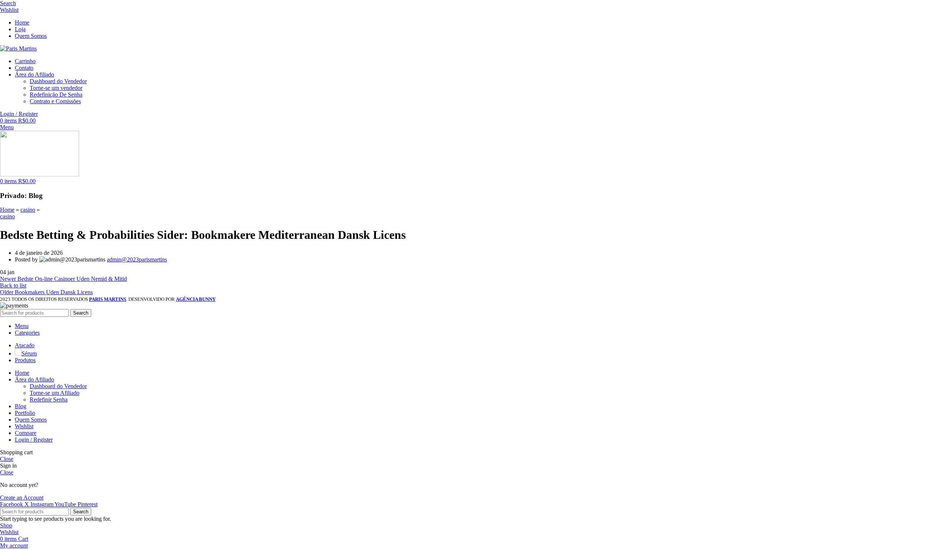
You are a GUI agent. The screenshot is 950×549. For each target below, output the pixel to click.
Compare (25, 433)
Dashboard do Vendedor (58, 81)
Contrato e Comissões (55, 101)
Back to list (13, 285)
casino (27, 210)
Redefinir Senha (49, 399)
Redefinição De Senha (56, 94)
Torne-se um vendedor (56, 88)
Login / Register (34, 439)
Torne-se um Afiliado (54, 393)
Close (6, 459)
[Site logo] (18, 48)
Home (7, 210)
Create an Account (21, 497)
